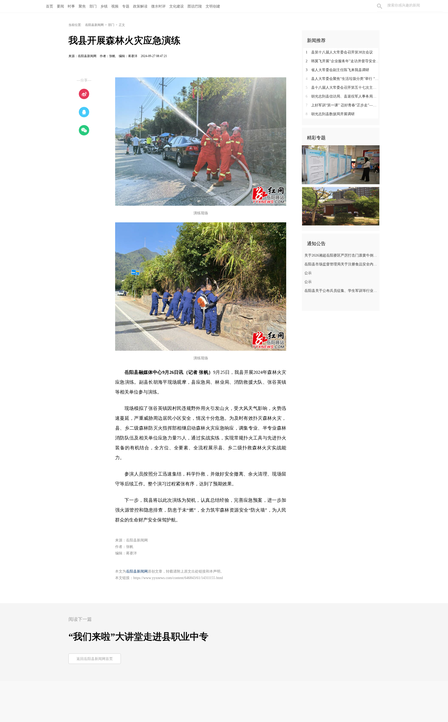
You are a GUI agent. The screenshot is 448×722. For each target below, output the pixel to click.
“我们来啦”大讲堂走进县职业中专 (138, 636)
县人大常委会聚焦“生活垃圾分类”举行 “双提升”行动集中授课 (343, 79)
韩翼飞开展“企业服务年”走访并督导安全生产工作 (343, 61)
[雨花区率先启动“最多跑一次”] (341, 164)
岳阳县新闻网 (94, 25)
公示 (308, 273)
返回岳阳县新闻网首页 (94, 659)
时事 (71, 6)
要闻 (60, 6)
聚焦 (82, 6)
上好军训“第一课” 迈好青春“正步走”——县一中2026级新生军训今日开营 (343, 105)
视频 (114, 6)
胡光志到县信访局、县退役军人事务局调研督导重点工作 (343, 96)
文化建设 (176, 6)
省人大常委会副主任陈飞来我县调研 (337, 70)
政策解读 (140, 6)
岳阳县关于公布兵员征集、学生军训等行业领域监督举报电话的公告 (341, 291)
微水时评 (158, 6)
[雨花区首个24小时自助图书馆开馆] (341, 206)
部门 (93, 6)
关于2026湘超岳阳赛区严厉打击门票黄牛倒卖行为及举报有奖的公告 (341, 255)
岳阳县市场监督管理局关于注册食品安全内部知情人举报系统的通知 (341, 264)
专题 (125, 6)
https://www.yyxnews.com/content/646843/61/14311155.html (178, 578)
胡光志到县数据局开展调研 (330, 114)
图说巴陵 (194, 6)
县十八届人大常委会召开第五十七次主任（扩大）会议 (343, 88)
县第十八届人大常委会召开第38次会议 (339, 52)
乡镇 (104, 6)
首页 (49, 6)
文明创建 (213, 6)
